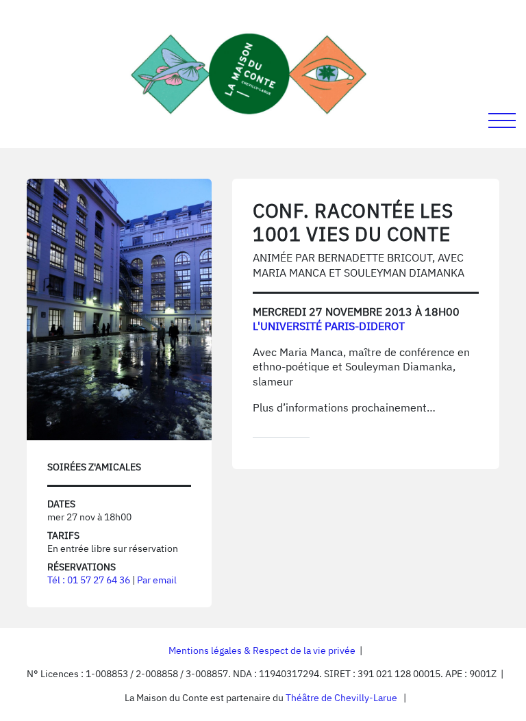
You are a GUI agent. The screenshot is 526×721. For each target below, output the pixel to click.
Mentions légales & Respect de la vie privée (261, 650)
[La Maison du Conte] (249, 73)
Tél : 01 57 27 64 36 (88, 580)
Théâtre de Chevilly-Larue (341, 698)
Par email (157, 580)
